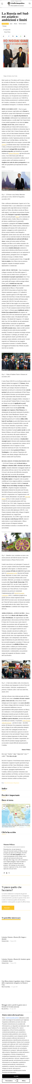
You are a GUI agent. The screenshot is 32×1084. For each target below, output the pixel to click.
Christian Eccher (5, 941)
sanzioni (4, 144)
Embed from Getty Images (8, 170)
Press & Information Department (11, 782)
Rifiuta (24, 1080)
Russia (15, 23)
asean (11, 23)
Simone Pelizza (7, 32)
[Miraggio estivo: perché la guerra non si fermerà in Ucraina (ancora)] (16, 996)
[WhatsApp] (20, 36)
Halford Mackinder (14, 153)
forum (17, 217)
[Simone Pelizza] (3, 32)
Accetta (16, 1076)
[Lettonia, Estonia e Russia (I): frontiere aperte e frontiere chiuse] (16, 950)
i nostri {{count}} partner (12, 1018)
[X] (12, 36)
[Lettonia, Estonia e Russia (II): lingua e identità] (16, 929)
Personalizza (9, 1080)
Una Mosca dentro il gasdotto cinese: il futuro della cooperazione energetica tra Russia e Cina (16, 983)
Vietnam (4, 26)
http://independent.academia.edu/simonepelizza (14, 847)
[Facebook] (8, 36)
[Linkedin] (16, 36)
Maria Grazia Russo (6, 986)
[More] (24, 36)
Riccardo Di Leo (5, 1008)
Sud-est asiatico (22, 23)
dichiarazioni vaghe (12, 573)
